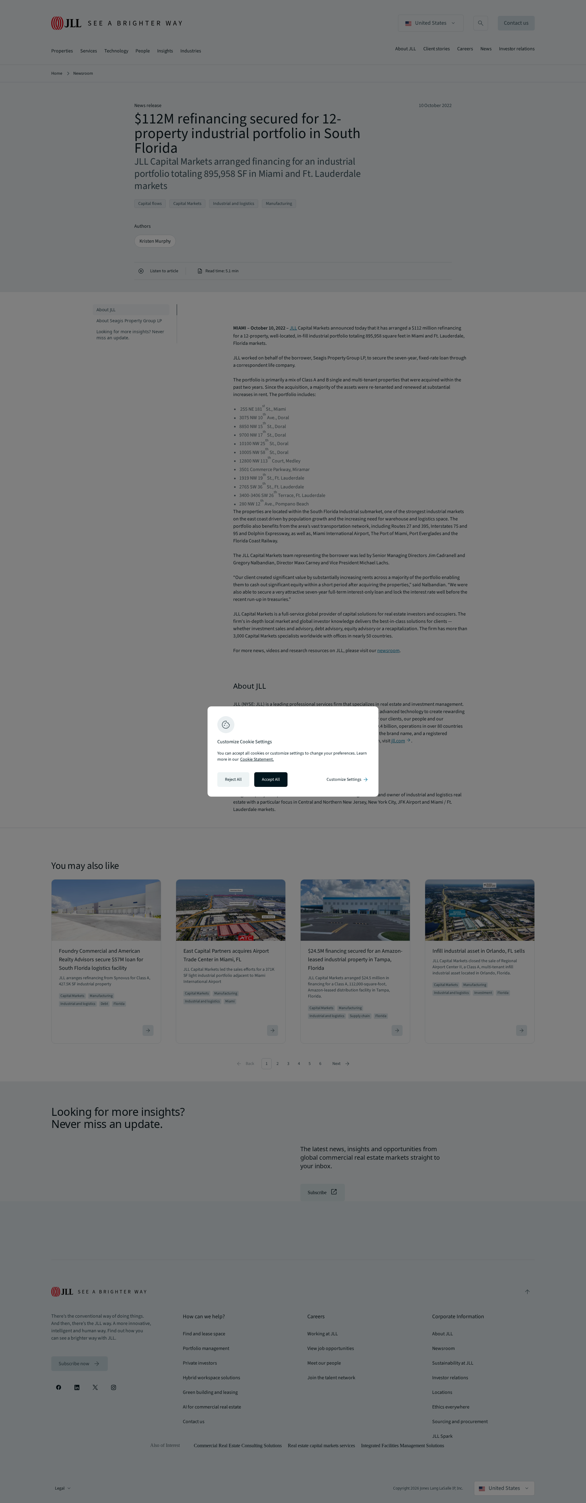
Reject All (233, 779)
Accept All (271, 779)
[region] (293, 751)
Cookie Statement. (257, 759)
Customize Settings (348, 779)
